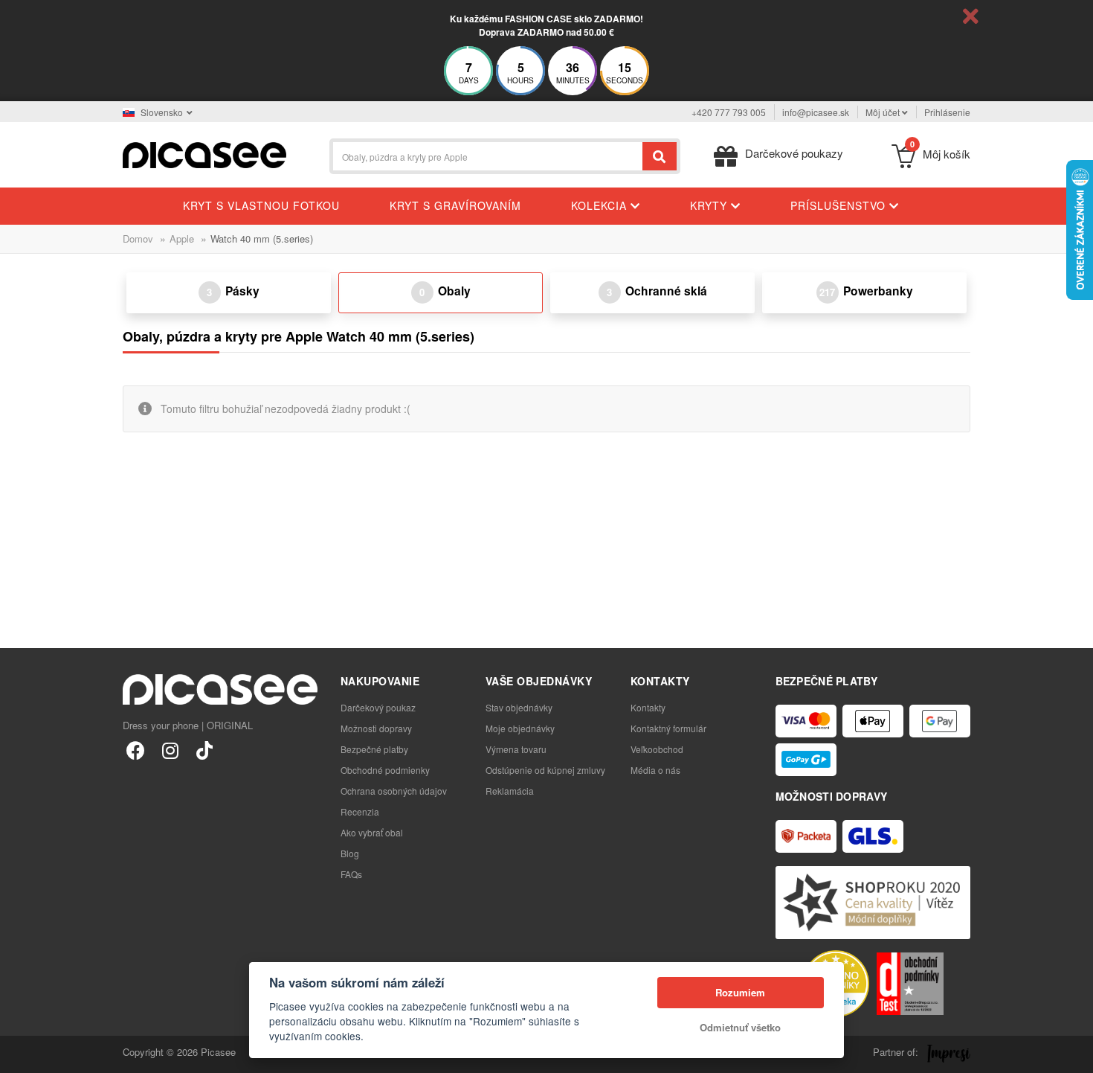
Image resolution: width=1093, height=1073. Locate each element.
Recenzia (360, 811)
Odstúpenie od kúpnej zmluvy (545, 769)
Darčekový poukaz (378, 707)
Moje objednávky (520, 728)
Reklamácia (510, 790)
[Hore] (19, 1054)
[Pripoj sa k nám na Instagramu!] (170, 749)
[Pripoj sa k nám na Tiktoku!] (204, 749)
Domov (138, 238)
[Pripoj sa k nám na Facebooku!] (135, 749)
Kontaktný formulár (668, 728)
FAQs (351, 874)
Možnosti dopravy (376, 728)
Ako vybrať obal (372, 832)
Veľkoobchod (657, 749)
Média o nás (655, 769)
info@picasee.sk (815, 112)
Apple (182, 238)
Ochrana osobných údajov (394, 790)
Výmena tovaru (516, 749)
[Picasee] (204, 153)
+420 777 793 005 (728, 112)
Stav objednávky (519, 707)
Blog (350, 853)
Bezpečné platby (374, 749)
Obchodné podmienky (385, 769)
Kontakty (648, 707)
